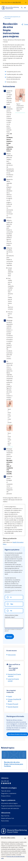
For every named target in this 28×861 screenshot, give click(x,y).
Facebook (3, 783)
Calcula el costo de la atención (10, 808)
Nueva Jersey (5, 821)
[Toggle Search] (22, 8)
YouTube (8, 783)
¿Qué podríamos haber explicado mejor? (11, 616)
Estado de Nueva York (7, 818)
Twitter (6, 783)
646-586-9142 (17, 2)
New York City (5, 816)
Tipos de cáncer (6, 791)
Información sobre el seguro (9, 803)
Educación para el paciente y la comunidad (12, 17)
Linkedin (10, 783)
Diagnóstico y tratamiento (8, 793)
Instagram (1, 783)
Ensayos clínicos (5, 796)
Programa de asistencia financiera (11, 806)
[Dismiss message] (26, 2)
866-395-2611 (5, 781)
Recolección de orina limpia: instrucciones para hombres (13, 764)
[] (13, 704)
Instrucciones (12, 654)
